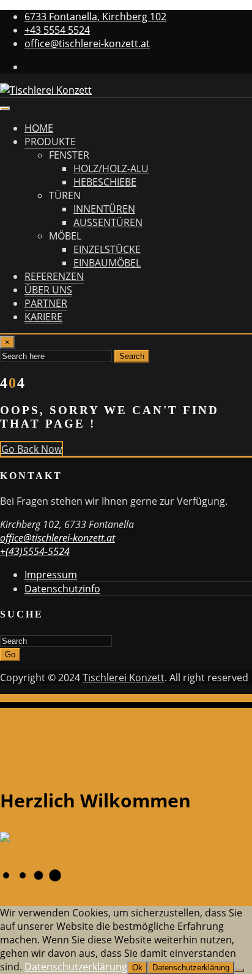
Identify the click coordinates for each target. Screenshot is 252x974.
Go (10, 654)
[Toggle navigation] (5, 108)
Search (131, 356)
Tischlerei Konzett (124, 677)
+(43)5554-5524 (35, 551)
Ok (137, 967)
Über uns (48, 289)
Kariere (43, 316)
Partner (45, 303)
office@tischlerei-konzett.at (87, 43)
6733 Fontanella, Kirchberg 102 (95, 16)
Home (38, 128)
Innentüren (104, 209)
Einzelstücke (107, 249)
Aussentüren (108, 222)
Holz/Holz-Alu (111, 168)
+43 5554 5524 (57, 30)
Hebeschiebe (104, 182)
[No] (239, 970)
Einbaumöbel (107, 263)
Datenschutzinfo (62, 588)
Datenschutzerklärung (75, 966)
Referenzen (54, 276)
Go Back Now (31, 449)
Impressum (50, 574)
